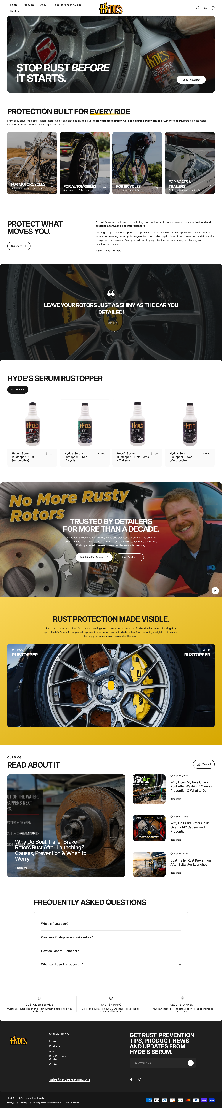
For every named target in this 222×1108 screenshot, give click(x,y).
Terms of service (72, 1103)
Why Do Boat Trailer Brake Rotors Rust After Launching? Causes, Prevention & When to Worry (50, 850)
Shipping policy (39, 1103)
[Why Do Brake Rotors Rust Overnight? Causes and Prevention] (149, 828)
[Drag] (111, 685)
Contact (53, 1064)
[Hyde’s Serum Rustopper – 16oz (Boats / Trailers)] (137, 424)
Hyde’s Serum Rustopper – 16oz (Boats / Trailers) (133, 457)
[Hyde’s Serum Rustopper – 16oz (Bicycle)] (85, 424)
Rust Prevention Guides (58, 1058)
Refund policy (25, 1103)
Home (52, 1041)
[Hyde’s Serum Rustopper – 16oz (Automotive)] (32, 424)
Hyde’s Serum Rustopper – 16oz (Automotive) (23, 457)
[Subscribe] (191, 1063)
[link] (129, 557)
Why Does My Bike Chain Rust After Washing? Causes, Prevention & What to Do (191, 786)
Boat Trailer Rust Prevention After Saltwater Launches (190, 862)
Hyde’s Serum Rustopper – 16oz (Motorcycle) (181, 457)
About (52, 1051)
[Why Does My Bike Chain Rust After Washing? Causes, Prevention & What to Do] (149, 789)
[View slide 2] (111, 331)
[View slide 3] (114, 331)
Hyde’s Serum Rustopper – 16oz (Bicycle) (75, 457)
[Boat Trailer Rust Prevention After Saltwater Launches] (149, 864)
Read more (21, 867)
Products (54, 1046)
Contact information (55, 1103)
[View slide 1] (107, 331)
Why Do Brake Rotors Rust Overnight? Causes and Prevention (189, 827)
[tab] (17, 390)
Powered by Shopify (34, 1098)
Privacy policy (12, 1103)
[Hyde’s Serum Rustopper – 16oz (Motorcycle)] (190, 424)
